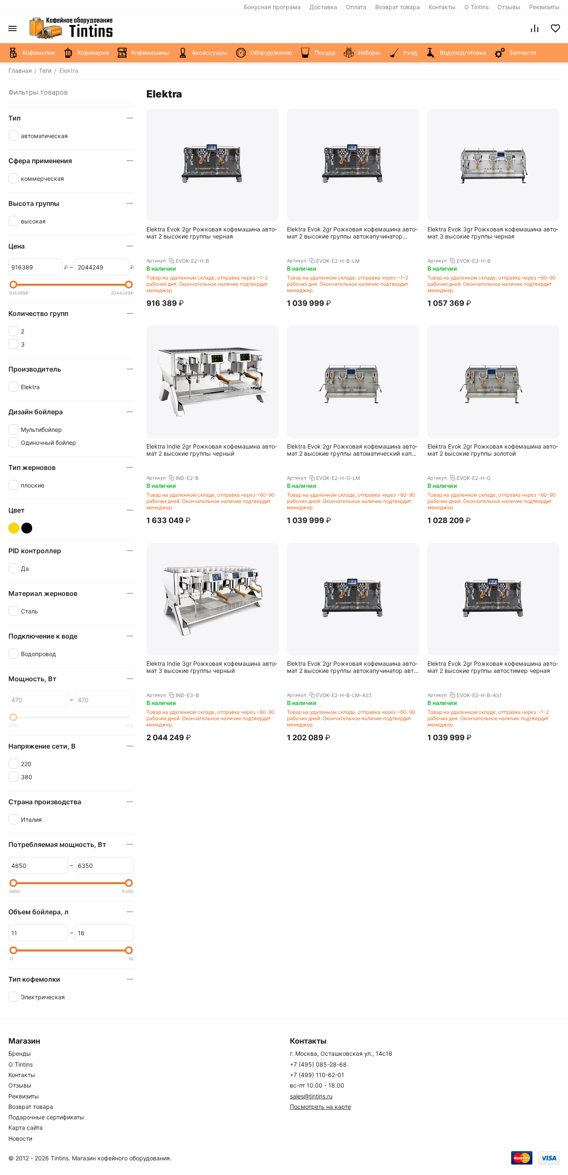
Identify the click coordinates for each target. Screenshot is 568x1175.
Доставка (323, 6)
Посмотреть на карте (320, 1106)
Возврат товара (397, 6)
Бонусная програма (272, 6)
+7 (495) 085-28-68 (318, 1064)
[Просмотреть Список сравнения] (534, 28)
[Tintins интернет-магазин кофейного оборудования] (71, 28)
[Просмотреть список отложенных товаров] (555, 28)
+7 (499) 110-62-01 (317, 1074)
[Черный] (26, 528)
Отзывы (508, 6)
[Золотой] (13, 528)
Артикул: (156, 261)
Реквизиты (544, 6)
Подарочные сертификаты (46, 1117)
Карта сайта (25, 1127)
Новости (20, 1138)
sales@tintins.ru (311, 1096)
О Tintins (476, 6)
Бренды (19, 1053)
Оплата (356, 6)
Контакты (442, 6)
